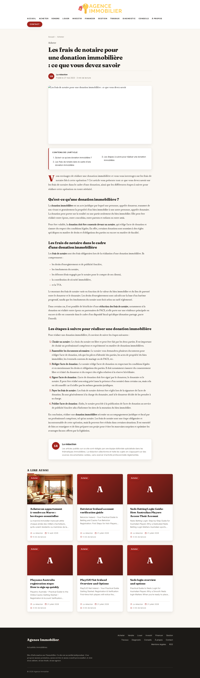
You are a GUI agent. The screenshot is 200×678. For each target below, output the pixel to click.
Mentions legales (158, 644)
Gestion (102, 19)
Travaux (115, 19)
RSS (171, 644)
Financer (90, 19)
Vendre (55, 19)
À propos (157, 19)
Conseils (144, 19)
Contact (35, 24)
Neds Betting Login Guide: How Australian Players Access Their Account (146, 512)
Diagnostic (129, 19)
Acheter (44, 19)
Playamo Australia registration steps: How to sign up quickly (44, 583)
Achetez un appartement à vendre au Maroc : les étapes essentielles (46, 512)
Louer (66, 19)
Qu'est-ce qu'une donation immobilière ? (73, 157)
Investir (77, 19)
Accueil (31, 19)
